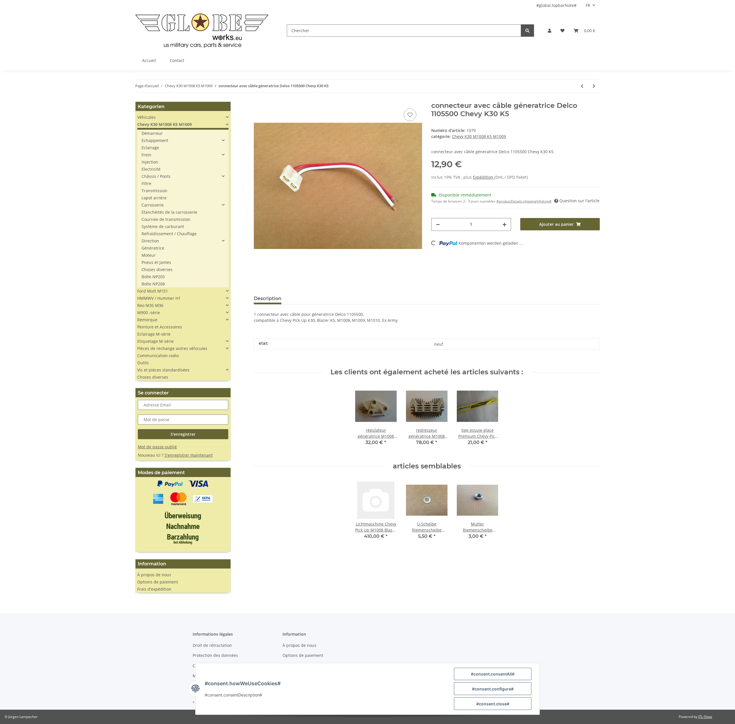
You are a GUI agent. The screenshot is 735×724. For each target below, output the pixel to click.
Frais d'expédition (154, 589)
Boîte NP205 (153, 276)
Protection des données (215, 655)
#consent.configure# (493, 688)
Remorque (147, 319)
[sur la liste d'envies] (410, 114)
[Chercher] (527, 30)
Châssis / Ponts (156, 176)
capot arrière (154, 198)
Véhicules (146, 117)
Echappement (155, 140)
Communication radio (158, 355)
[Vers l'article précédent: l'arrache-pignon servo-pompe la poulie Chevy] (582, 86)
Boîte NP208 (153, 284)
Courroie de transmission (166, 219)
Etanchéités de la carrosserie (169, 212)
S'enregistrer (183, 434)
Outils (143, 362)
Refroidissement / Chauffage (169, 233)
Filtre (146, 183)
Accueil (149, 60)
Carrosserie (153, 205)
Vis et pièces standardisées (163, 370)
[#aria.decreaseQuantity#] (438, 224)
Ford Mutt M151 (152, 291)
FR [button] (588, 5)
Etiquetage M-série (155, 341)
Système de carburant (163, 226)
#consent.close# (492, 703)
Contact (177, 60)
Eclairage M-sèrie (154, 334)
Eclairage (150, 147)
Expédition (483, 177)
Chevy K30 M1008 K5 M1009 (479, 136)
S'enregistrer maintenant (189, 455)
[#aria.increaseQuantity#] (504, 224)
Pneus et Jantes (156, 262)
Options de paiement (157, 582)
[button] (549, 30)
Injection (150, 162)
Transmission (154, 190)
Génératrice (153, 248)
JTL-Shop (705, 716)
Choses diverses (157, 269)
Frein (146, 154)
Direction (150, 241)
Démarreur (152, 133)
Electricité (151, 169)
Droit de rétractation (212, 645)
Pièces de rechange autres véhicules (172, 348)
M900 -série (148, 312)
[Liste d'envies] (562, 30)
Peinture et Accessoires (159, 327)
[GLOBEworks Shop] (201, 30)
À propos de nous (154, 574)
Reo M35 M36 (150, 305)
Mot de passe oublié (157, 446)
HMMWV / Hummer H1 (159, 298)
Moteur (149, 255)
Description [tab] (267, 298)
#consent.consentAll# (492, 674)
